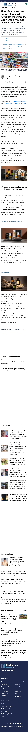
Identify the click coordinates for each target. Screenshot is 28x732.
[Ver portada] (10, 4)
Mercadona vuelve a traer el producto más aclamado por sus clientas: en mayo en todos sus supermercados (14, 41)
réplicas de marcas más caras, (17, 101)
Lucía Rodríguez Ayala (11, 75)
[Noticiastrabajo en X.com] (10, 723)
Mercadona (17, 329)
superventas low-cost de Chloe (16, 103)
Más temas (18, 696)
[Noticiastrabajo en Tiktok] (15, 723)
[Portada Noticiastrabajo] (14, 666)
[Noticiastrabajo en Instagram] (13, 723)
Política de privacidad (7, 714)
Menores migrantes (21, 1)
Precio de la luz (11, 1)
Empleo (3, 682)
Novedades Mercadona (7, 329)
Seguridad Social (19, 691)
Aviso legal (4, 711)
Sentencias (4, 684)
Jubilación (17, 684)
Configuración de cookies (8, 706)
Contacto (3, 716)
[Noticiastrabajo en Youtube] (18, 723)
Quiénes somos (5, 704)
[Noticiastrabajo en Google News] (20, 723)
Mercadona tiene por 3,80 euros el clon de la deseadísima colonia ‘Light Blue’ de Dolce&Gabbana (14, 46)
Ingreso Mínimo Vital (20, 682)
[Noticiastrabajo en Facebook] (8, 723)
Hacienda (3, 696)
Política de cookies (6, 709)
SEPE (16, 694)
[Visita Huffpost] (26, 4)
